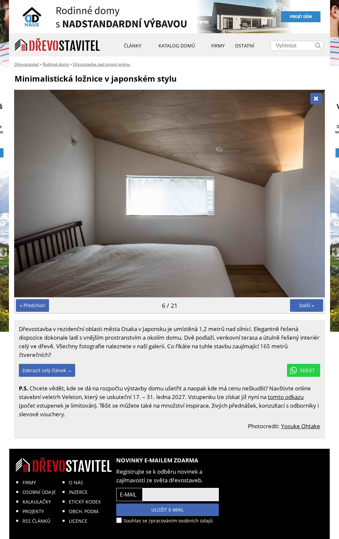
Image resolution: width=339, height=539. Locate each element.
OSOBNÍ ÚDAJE (39, 492)
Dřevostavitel (26, 64)
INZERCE (78, 492)
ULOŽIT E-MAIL (167, 509)
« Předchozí (32, 305)
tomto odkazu (286, 397)
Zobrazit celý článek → (47, 370)
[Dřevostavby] (57, 44)
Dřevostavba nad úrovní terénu (101, 64)
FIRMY (29, 482)
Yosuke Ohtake (300, 426)
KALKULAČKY (37, 502)
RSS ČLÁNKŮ (36, 521)
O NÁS (76, 482)
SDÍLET (307, 370)
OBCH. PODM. (84, 511)
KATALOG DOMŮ (177, 45)
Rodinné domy (56, 64)
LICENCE (78, 521)
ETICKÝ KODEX (85, 502)
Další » (306, 305)
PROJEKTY (33, 511)
